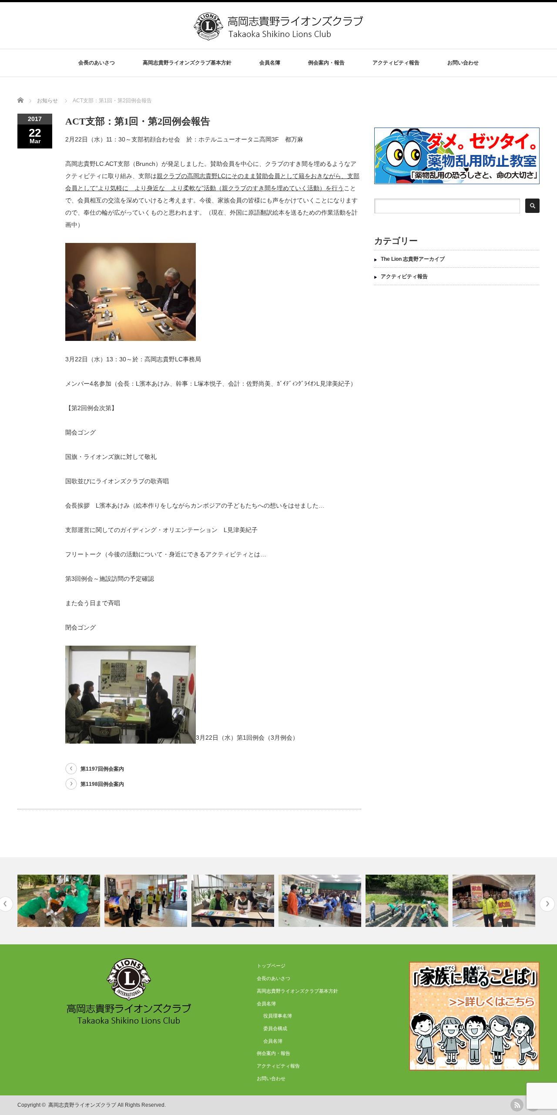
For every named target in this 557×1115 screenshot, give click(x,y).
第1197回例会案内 (102, 769)
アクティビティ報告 (395, 63)
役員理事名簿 (277, 1015)
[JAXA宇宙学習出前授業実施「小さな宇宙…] (320, 901)
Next (547, 904)
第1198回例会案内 (102, 784)
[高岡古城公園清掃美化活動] (59, 901)
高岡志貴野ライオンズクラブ (82, 1105)
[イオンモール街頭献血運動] (146, 901)
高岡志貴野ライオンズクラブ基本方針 (187, 63)
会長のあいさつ (96, 63)
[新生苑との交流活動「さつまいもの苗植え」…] (408, 901)
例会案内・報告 (326, 63)
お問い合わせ (463, 63)
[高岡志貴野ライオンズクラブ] (279, 37)
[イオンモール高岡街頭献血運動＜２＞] (495, 901)
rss (516, 1105)
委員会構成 (275, 1028)
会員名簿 (272, 1041)
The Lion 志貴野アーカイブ (413, 259)
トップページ (271, 965)
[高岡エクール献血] (233, 901)
